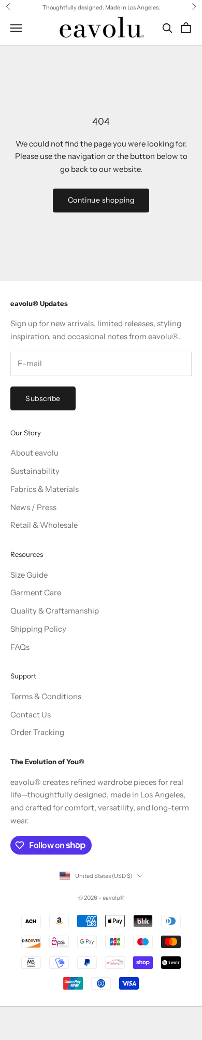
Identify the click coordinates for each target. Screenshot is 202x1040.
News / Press (33, 507)
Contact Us (30, 714)
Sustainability (35, 471)
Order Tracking (37, 732)
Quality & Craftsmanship (54, 611)
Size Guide (29, 575)
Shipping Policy (38, 629)
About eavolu (34, 453)
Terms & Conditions (45, 696)
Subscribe (43, 398)
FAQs (20, 647)
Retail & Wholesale (44, 525)
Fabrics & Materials (44, 489)
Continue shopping (101, 200)
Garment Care (35, 592)
